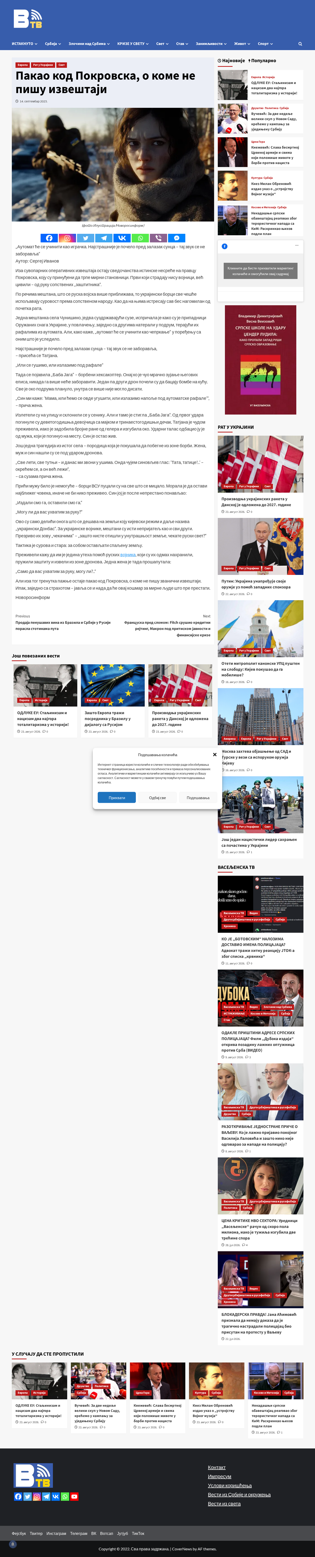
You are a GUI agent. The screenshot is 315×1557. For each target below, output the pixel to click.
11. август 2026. (235, 963)
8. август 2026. (234, 1151)
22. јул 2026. (232, 1339)
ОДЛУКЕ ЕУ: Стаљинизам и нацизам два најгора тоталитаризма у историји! (43, 719)
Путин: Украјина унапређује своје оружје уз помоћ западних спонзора (256, 584)
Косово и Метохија (263, 207)
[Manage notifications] (13, 1544)
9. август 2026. (234, 1057)
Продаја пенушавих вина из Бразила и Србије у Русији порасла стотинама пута (63, 622)
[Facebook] (49, 238)
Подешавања (198, 797)
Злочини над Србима (87, 43)
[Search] (300, 44)
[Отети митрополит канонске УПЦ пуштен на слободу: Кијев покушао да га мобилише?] (260, 628)
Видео (254, 913)
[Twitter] (85, 238)
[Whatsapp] (140, 238)
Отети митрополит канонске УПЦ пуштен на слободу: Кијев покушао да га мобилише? (260, 669)
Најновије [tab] (233, 60)
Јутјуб (122, 1533)
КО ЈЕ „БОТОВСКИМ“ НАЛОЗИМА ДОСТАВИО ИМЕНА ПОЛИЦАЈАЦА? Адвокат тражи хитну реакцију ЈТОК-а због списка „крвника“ (258, 947)
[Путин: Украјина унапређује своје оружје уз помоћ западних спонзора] (260, 546)
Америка (230, 739)
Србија (51, 43)
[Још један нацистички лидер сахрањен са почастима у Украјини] (260, 804)
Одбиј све (157, 797)
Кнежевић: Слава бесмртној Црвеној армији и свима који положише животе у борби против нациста (275, 155)
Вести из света (224, 1503)
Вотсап (106, 1533)
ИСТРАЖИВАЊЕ (234, 1014)
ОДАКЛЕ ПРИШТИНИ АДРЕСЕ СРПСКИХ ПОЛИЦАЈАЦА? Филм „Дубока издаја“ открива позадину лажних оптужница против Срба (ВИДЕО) (258, 1041)
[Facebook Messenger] (176, 238)
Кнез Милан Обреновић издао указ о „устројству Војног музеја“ (272, 189)
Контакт (217, 1467)
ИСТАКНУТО (22, 43)
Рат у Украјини (43, 65)
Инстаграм (56, 1533)
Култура (256, 178)
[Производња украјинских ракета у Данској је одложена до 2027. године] (260, 464)
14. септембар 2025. (34, 101)
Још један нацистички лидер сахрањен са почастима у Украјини (259, 842)
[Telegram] (103, 238)
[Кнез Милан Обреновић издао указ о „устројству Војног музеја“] (233, 185)
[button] (214, 754)
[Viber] (158, 238)
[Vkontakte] (122, 238)
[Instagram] (67, 238)
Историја (41, 700)
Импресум (219, 1476)
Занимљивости (209, 43)
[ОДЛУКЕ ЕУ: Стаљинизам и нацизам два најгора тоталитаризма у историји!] (233, 84)
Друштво (257, 108)
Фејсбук (19, 1533)
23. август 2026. (31, 732)
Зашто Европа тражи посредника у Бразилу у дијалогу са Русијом (108, 719)
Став (180, 43)
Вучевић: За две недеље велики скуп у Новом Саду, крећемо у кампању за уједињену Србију (274, 121)
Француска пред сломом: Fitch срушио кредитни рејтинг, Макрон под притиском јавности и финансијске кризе (167, 625)
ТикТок (138, 1533)
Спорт (263, 43)
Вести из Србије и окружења (239, 1494)
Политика (271, 108)
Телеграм (78, 1533)
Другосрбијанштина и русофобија (247, 920)
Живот (240, 43)
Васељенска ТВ (234, 913)
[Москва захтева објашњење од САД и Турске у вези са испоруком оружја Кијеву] (260, 716)
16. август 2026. (235, 682)
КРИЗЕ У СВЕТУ (130, 43)
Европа (23, 65)
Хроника (230, 926)
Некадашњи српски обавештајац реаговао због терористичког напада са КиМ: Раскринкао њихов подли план (274, 223)
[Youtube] (74, 1496)
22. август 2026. (235, 594)
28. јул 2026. (232, 1245)
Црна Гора (258, 142)
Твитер (36, 1533)
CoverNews (182, 1548)
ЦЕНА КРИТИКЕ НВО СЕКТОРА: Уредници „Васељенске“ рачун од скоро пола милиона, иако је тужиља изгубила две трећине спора (259, 1229)
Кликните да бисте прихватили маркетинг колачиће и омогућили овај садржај (261, 271)
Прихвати (117, 797)
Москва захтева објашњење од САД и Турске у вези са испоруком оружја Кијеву (256, 757)
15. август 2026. (235, 852)
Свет (160, 43)
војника (128, 554)
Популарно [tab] (263, 60)
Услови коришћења (230, 1485)
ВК (93, 1533)
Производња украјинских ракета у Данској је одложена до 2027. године (180, 719)
